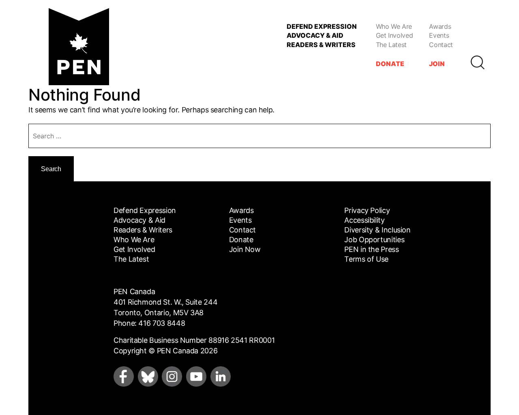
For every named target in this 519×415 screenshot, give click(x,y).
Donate (390, 64)
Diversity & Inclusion (377, 230)
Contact (441, 45)
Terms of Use (366, 259)
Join (437, 64)
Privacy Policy (367, 210)
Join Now (245, 249)
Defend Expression (322, 26)
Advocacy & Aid (315, 35)
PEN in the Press (371, 249)
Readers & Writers (321, 45)
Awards (440, 26)
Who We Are (394, 26)
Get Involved (394, 35)
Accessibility (364, 220)
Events (439, 35)
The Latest (391, 45)
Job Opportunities (374, 239)
